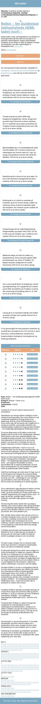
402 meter (20, 3)
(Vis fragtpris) (11, 50)
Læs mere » (20, 56)
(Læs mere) (18, 46)
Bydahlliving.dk (7, 73)
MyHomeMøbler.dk (30, 70)
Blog (14, 701)
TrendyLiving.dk (16, 70)
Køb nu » (20, 62)
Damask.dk (5, 70)
